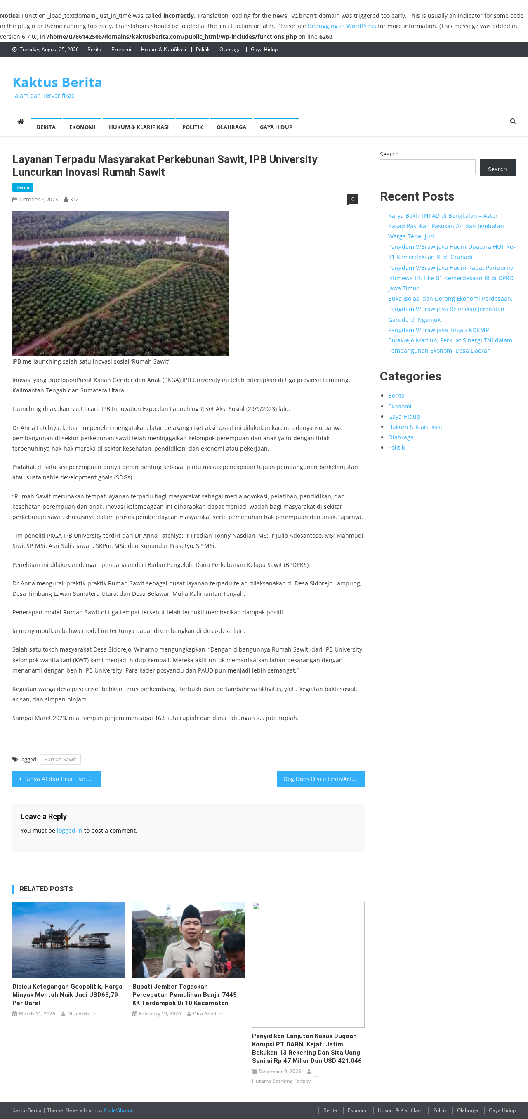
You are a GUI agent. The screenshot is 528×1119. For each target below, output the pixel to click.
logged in (69, 830)
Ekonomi (121, 49)
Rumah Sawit (60, 759)
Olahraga (230, 49)
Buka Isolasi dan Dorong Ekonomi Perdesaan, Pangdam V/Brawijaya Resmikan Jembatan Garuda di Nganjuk (450, 309)
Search (389, 154)
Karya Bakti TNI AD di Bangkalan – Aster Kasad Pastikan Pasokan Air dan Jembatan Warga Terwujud (446, 226)
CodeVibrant (118, 1110)
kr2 (74, 199)
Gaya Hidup (264, 49)
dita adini (78, 1013)
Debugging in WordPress (342, 26)
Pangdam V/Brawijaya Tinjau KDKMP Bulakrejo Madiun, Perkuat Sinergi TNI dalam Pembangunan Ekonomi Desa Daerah (450, 340)
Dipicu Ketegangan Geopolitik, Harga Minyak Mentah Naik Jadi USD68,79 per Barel (67, 995)
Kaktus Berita (57, 82)
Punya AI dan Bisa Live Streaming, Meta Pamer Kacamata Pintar (62, 779)
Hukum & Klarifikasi (163, 49)
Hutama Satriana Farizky (281, 1080)
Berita (94, 49)
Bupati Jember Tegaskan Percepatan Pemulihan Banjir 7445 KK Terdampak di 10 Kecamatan (184, 995)
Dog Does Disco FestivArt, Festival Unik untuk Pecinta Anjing (324, 779)
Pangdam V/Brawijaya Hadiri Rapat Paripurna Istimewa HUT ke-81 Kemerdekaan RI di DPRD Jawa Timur (451, 278)
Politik (203, 49)
